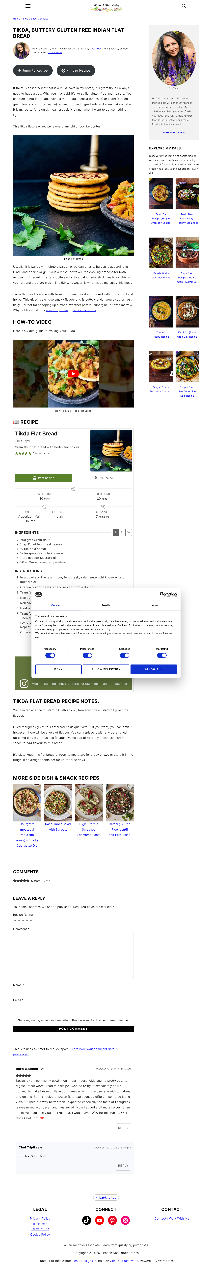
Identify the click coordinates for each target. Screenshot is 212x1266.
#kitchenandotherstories (108, 683)
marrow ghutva (57, 310)
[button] (16, 453)
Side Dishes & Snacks (35, 18)
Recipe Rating (23, 914)
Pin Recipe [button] (105, 478)
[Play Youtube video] (73, 374)
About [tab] (155, 605)
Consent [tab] (56, 605)
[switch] (87, 655)
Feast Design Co (84, 1261)
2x (122, 532)
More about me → (174, 132)
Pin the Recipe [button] (78, 70)
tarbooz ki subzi (84, 310)
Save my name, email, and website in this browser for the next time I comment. (75, 1020)
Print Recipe (45, 478)
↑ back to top (106, 1197)
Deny (58, 669)
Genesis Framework (124, 1261)
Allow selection (106, 669)
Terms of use (40, 1229)
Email (18, 1000)
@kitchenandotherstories (62, 683)
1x (116, 532)
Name (18, 985)
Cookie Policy (40, 1234)
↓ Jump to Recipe (33, 70)
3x (128, 532)
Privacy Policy (40, 1218)
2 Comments (55, 52)
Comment (21, 929)
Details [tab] (106, 605)
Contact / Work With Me (172, 1218)
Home (16, 18)
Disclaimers (40, 1223)
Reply (123, 1128)
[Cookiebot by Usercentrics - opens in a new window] (162, 594)
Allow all (153, 669)
